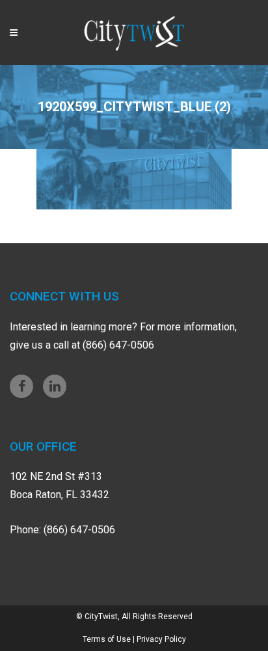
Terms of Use (107, 639)
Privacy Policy (161, 639)
